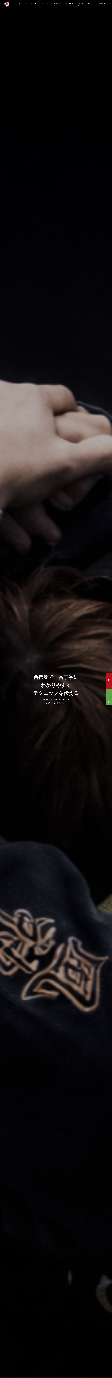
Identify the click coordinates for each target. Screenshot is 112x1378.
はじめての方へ (16, 4)
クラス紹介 (45, 4)
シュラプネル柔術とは (31, 4)
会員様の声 (80, 4)
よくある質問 (69, 4)
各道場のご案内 (57, 4)
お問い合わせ (101, 4)
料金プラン (91, 4)
